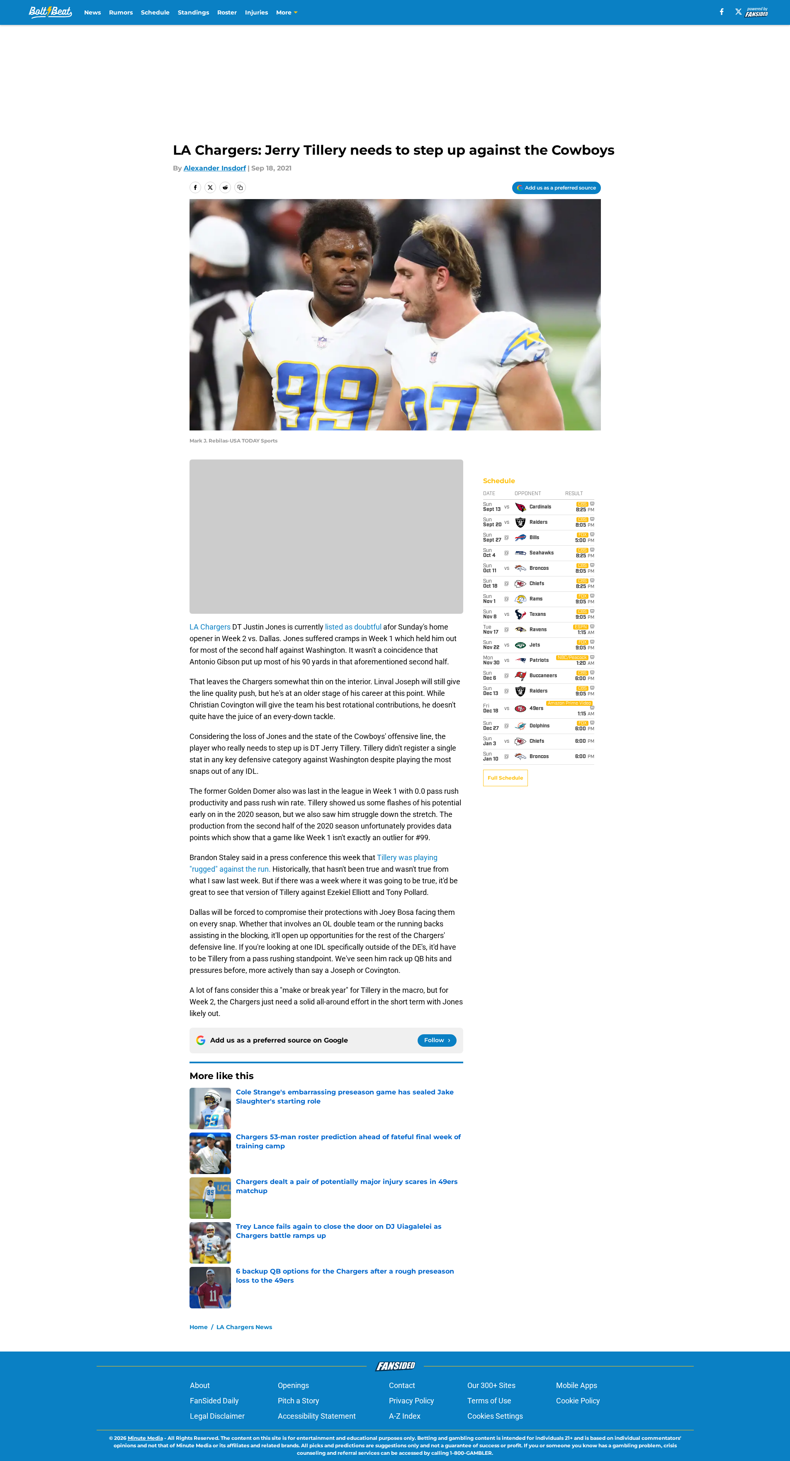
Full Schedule (505, 778)
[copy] (240, 187)
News (92, 12)
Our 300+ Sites (491, 1385)
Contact (402, 1385)
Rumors (121, 12)
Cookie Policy (578, 1400)
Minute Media (145, 1438)
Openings (293, 1385)
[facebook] (722, 11)
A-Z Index (405, 1416)
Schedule (155, 12)
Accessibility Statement (317, 1416)
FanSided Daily (214, 1400)
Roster (227, 12)
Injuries (256, 12)
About (200, 1385)
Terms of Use (489, 1400)
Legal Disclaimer (217, 1416)
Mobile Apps (576, 1385)
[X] (738, 11)
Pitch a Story (298, 1400)
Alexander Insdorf (215, 168)
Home (199, 1327)
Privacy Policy (411, 1400)
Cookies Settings (495, 1416)
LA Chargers (211, 626)
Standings (193, 12)
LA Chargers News (244, 1327)
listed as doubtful (354, 626)
